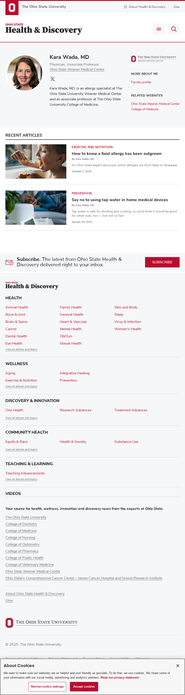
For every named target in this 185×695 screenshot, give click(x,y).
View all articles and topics (21, 349)
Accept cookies (84, 686)
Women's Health (127, 329)
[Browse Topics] (159, 29)
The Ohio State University (25, 517)
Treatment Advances (130, 410)
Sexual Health (71, 343)
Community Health (26, 432)
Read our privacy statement (120, 677)
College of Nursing (20, 537)
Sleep (118, 314)
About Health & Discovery (147, 7)
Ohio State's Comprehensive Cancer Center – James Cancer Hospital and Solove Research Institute (83, 578)
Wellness (16, 363)
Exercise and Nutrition (92, 147)
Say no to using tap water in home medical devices (120, 200)
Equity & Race (16, 442)
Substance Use (126, 442)
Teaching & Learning (29, 464)
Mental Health (71, 329)
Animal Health (16, 307)
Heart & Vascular (73, 322)
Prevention (82, 193)
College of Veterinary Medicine (29, 564)
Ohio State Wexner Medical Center (77, 69)
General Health (71, 314)
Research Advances (75, 410)
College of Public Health (24, 558)
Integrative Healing (75, 373)
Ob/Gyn (66, 336)
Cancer (11, 329)
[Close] (178, 666)
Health (13, 298)
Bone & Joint (15, 314)
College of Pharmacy (21, 551)
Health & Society (73, 442)
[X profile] (52, 80)
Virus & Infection (127, 322)
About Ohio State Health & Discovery (35, 594)
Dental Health (16, 336)
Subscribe (162, 262)
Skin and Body (125, 307)
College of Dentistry (21, 524)
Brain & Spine (16, 322)
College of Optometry (22, 544)
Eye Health (13, 343)
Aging (10, 373)
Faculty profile (141, 82)
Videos (13, 493)
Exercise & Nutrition (21, 380)
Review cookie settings (47, 686)
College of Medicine (144, 109)
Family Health (71, 307)
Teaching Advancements (25, 473)
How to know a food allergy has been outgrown (117, 153)
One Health (14, 410)
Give (176, 7)
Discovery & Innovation (32, 400)
